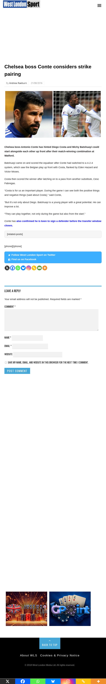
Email (7, 346)
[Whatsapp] (17, 268)
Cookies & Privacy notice (60, 655)
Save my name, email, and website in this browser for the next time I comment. (48, 362)
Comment (9, 306)
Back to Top (50, 645)
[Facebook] (12, 268)
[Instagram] (28, 268)
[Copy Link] (34, 268)
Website (8, 354)
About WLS (28, 655)
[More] (44, 268)
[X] (7, 268)
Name (7, 337)
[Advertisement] (53, 37)
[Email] (39, 268)
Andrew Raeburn (18, 83)
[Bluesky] (23, 268)
